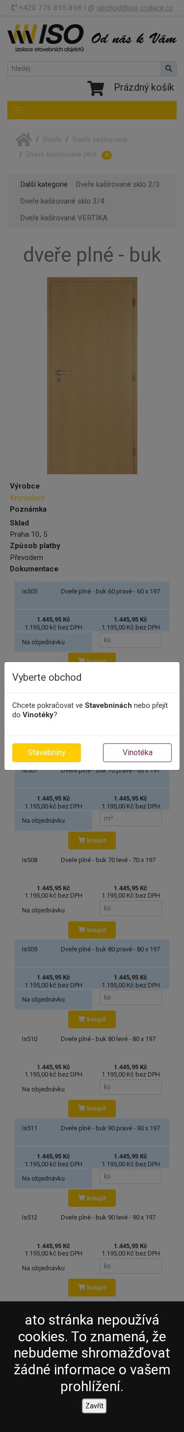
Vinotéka (138, 752)
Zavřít (94, 1406)
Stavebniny (47, 752)
